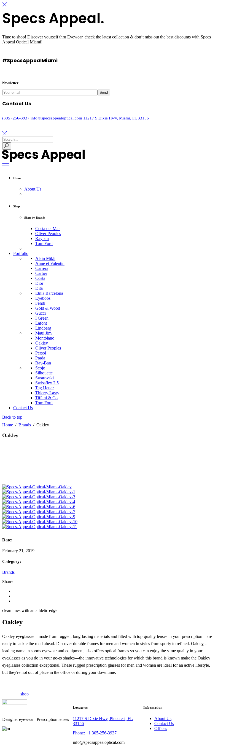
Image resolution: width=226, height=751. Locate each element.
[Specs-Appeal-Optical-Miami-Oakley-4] (38, 501)
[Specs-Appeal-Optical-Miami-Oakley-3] (38, 496)
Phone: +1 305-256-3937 (95, 733)
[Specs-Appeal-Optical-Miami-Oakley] (37, 486)
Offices (160, 728)
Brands (24, 425)
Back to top (12, 417)
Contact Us (164, 723)
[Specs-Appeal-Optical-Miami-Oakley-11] (39, 526)
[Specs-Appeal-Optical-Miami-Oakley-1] (38, 491)
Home (7, 425)
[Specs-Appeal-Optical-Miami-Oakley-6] (38, 506)
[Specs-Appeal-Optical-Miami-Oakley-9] (38, 516)
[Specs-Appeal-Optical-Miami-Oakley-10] (39, 521)
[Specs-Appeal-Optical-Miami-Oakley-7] (38, 511)
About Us (162, 718)
